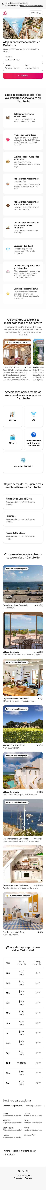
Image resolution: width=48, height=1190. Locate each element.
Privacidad (18, 1178)
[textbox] (13, 68)
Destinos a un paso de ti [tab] (12, 1106)
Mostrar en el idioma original (31, 6)
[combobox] (23, 59)
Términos (28, 1178)
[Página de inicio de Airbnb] (5, 13)
